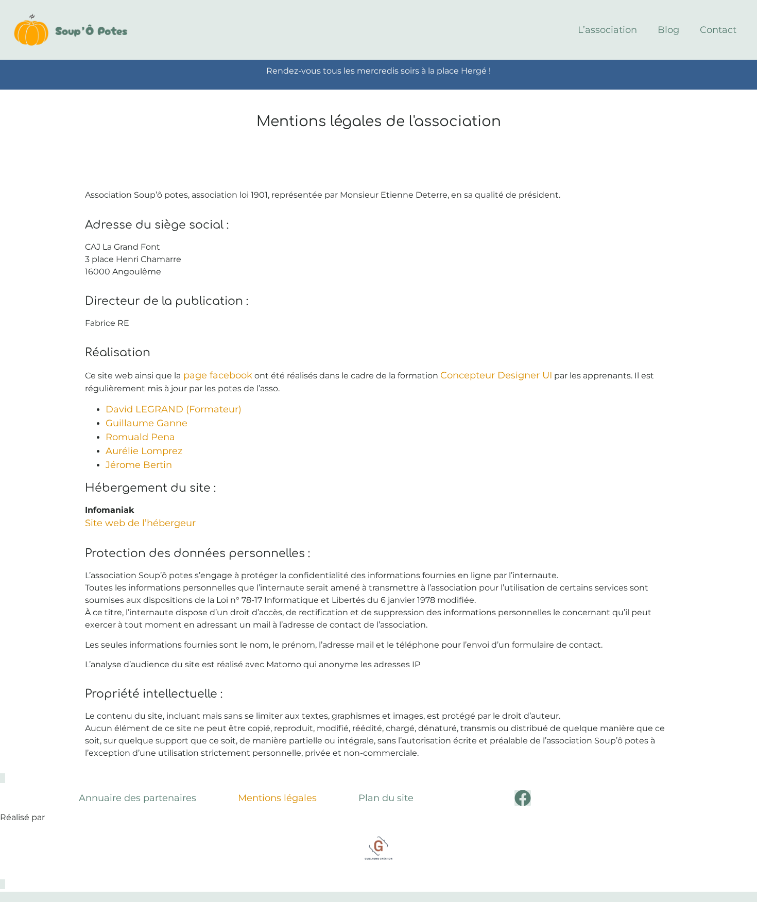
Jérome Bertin (139, 465)
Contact (718, 30)
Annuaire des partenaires (137, 798)
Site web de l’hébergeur (140, 523)
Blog (668, 30)
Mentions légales (277, 798)
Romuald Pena (140, 437)
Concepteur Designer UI (496, 375)
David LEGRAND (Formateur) (174, 409)
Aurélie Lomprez (144, 451)
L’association (607, 30)
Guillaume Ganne (146, 423)
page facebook (216, 375)
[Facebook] (522, 798)
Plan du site (386, 798)
